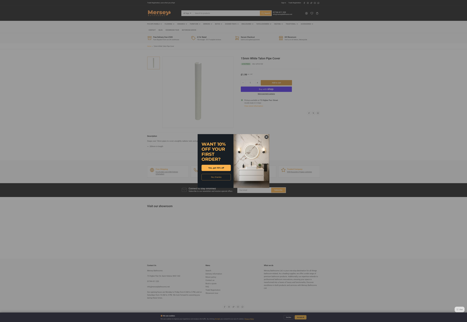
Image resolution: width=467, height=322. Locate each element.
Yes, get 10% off (216, 168)
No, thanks (216, 177)
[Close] (266, 137)
